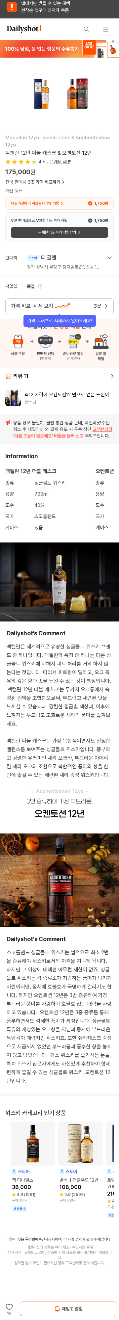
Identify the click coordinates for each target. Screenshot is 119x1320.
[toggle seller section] (110, 258)
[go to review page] (112, 376)
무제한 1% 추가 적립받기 (57, 232)
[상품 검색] (86, 29)
